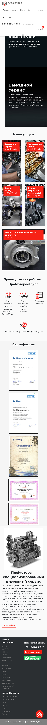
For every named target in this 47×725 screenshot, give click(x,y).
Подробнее (9, 625)
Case (4, 671)
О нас (29, 10)
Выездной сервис (10, 696)
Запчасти (7, 17)
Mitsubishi (6, 668)
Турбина (6, 677)
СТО (4, 702)
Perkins (5, 652)
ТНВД (4, 674)
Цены (22, 10)
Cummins (6, 649)
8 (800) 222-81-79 (10, 24)
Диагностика (8, 699)
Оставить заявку (33, 652)
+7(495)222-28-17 (34, 647)
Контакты (39, 10)
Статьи (5, 714)
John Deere (7, 661)
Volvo (4, 655)
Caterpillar (6, 658)
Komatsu (6, 666)
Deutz (4, 646)
